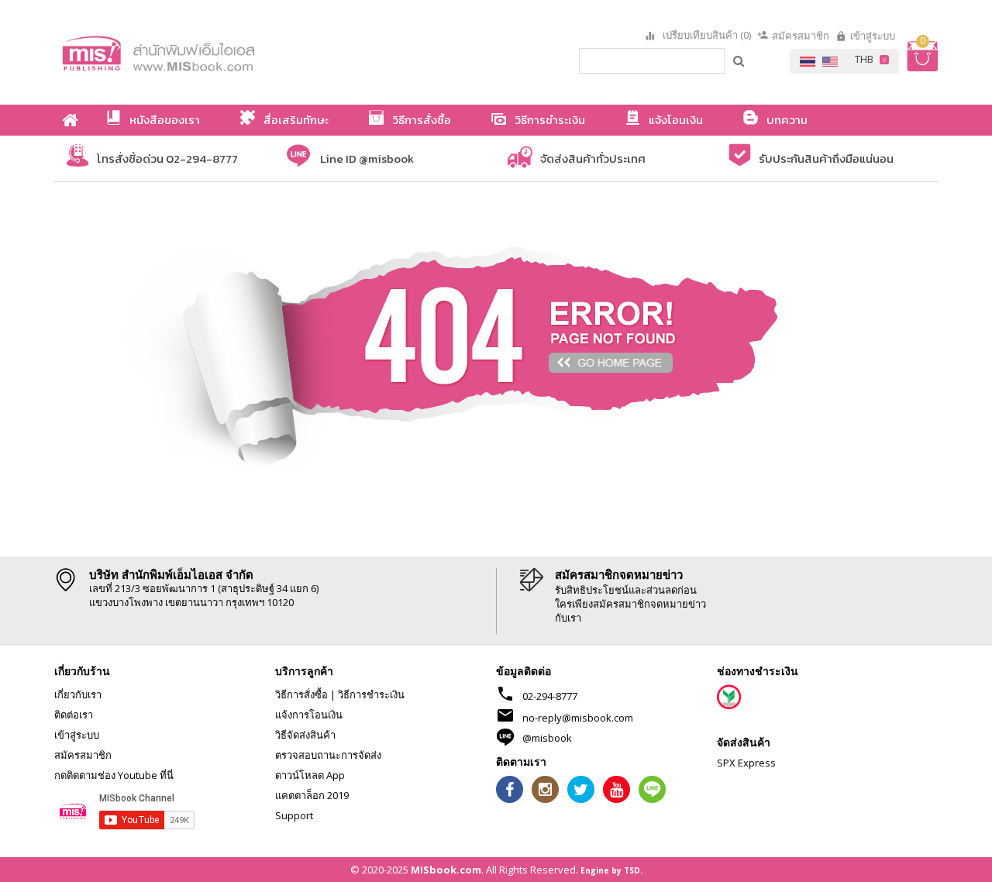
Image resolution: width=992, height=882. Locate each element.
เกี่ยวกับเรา (78, 694)
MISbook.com (446, 870)
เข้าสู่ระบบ (872, 36)
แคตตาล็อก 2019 (312, 795)
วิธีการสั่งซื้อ (301, 694)
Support (294, 815)
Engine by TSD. (611, 870)
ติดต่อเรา (73, 715)
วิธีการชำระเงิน (371, 694)
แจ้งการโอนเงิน (309, 715)
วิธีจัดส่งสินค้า (305, 735)
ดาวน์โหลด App (310, 775)
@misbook (547, 738)
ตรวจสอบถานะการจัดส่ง (328, 755)
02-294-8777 (549, 696)
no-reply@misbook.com (577, 718)
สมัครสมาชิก (800, 36)
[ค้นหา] (739, 60)
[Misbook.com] (201, 52)
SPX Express (746, 763)
